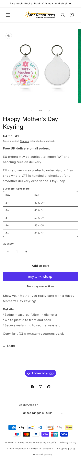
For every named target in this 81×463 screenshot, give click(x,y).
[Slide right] (49, 110)
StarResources (23, 442)
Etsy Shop (57, 181)
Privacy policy (68, 442)
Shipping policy (66, 448)
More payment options (40, 286)
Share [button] (11, 345)
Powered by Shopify (44, 442)
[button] (8, 15)
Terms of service (42, 454)
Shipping (24, 141)
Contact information (41, 448)
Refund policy (17, 448)
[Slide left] (32, 110)
